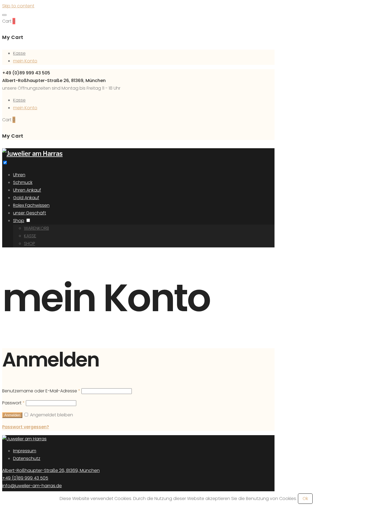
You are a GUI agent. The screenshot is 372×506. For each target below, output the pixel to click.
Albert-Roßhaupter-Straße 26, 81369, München (51, 470)
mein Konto (25, 61)
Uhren (19, 175)
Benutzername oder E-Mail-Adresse (41, 391)
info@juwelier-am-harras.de (32, 486)
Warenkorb (36, 228)
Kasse (19, 53)
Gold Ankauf (26, 198)
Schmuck (22, 182)
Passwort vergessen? (25, 427)
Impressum (24, 451)
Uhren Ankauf (27, 190)
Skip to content (18, 6)
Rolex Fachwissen (31, 205)
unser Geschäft (29, 213)
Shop (18, 220)
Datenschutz (26, 458)
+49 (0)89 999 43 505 (25, 478)
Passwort (13, 403)
